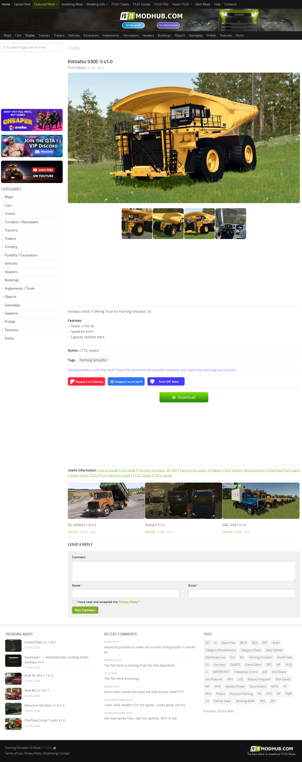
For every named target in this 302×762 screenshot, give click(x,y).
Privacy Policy (128, 602)
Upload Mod (22, 4)
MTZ (218, 686)
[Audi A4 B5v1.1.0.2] (13, 679)
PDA (208, 694)
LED (240, 679)
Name (77, 585)
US (207, 701)
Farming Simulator (93, 360)
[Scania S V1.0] (183, 501)
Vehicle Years (222, 701)
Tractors (44, 35)
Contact (64, 753)
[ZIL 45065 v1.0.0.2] (106, 501)
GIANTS (235, 665)
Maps (7, 35)
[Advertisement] (184, 273)
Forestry (11, 247)
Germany (219, 665)
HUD (288, 665)
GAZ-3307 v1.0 (234, 525)
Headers (148, 35)
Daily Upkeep (274, 650)
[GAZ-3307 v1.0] (261, 501)
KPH (230, 679)
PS (259, 694)
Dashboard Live (215, 657)
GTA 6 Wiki (226, 711)
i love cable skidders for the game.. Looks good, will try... (146, 705)
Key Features (213, 679)
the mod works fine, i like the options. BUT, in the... (141, 718)
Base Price (228, 643)
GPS (269, 665)
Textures (226, 35)
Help (217, 4)
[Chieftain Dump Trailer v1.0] (13, 724)
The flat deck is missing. (122, 678)
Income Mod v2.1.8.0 (40, 642)
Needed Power (235, 686)
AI (215, 643)
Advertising (50, 753)
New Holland (258, 686)
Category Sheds (251, 650)
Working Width (245, 701)
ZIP (273, 701)
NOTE (274, 686)
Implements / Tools (20, 288)
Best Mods (203, 4)
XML (263, 701)
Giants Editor (253, 665)
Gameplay (196, 35)
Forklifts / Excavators (21, 255)
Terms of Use (14, 753)
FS (207, 665)
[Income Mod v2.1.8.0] (13, 646)
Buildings (164, 35)
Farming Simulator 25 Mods (23, 748)
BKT (265, 643)
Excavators (91, 35)
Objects (180, 35)
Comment (78, 557)
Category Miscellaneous (220, 650)
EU (242, 657)
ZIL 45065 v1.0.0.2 (82, 525)
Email (193, 585)
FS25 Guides (142, 4)
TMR (288, 694)
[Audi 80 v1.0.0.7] (13, 694)
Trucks (30, 35)
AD (207, 643)
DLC (232, 657)
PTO (269, 694)
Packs (240, 35)
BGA (255, 643)
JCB (265, 672)
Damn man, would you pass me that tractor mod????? (144, 692)
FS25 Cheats (120, 4)
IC (206, 672)
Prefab (211, 35)
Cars (18, 35)
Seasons (11, 313)
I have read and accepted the (108, 602)
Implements (111, 35)
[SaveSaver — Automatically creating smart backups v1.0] (13, 660)
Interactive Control (246, 672)
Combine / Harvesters (21, 222)
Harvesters (130, 35)
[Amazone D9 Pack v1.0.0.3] (13, 709)
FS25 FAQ (161, 4)
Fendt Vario (284, 657)
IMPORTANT (221, 672)
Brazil (276, 643)
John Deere (279, 672)
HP (278, 665)
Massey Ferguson (259, 679)
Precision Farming (241, 694)
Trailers (59, 35)
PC (285, 686)
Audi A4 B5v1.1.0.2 (38, 675)
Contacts (230, 4)
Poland (220, 694)
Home (6, 4)
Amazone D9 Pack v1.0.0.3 (44, 705)
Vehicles (74, 35)
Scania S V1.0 (155, 525)
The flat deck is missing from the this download (139, 665)
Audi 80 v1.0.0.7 (36, 690)
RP (278, 694)
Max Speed (283, 679)
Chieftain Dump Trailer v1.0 (44, 720)
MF (207, 686)
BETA (243, 643)
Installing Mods (72, 4)
